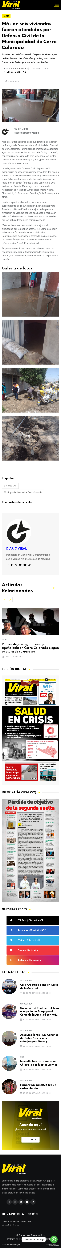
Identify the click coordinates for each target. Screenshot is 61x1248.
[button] (4, 599)
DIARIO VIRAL (18, 69)
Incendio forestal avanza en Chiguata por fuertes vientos (38, 1063)
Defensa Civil (10, 486)
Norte (5, 640)
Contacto (30, 1140)
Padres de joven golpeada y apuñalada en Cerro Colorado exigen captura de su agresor (30, 648)
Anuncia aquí (30, 1127)
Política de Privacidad (18, 1239)
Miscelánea (26, 980)
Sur (22, 1057)
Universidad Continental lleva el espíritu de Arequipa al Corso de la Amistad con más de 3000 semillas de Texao (39, 1012)
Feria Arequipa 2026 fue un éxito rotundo (38, 1087)
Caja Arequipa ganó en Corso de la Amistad (39, 987)
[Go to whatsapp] (54, 1239)
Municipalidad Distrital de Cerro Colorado (23, 492)
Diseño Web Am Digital (11, 1244)
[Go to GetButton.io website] (54, 1245)
